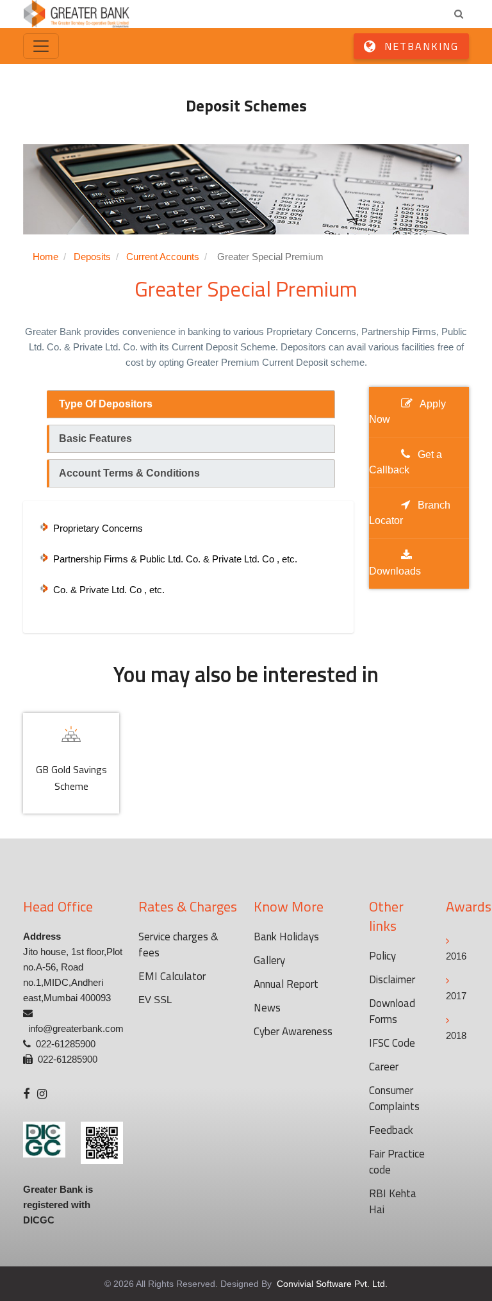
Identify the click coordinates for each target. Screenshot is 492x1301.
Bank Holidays (286, 936)
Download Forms (392, 1011)
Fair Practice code (397, 1161)
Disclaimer (392, 979)
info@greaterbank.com (76, 1028)
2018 (456, 1035)
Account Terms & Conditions (129, 473)
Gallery (269, 960)
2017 (456, 995)
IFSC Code (392, 1043)
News (267, 1007)
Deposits (92, 256)
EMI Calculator (172, 976)
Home (45, 256)
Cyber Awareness (293, 1031)
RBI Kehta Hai (392, 1201)
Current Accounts (162, 256)
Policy (382, 955)
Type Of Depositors (105, 403)
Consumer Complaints (394, 1098)
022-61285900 (65, 1043)
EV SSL (155, 999)
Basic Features (95, 438)
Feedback (391, 1130)
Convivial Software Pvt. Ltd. (331, 1284)
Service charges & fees (178, 944)
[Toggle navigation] (41, 46)
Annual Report (286, 984)
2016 (456, 956)
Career (383, 1066)
